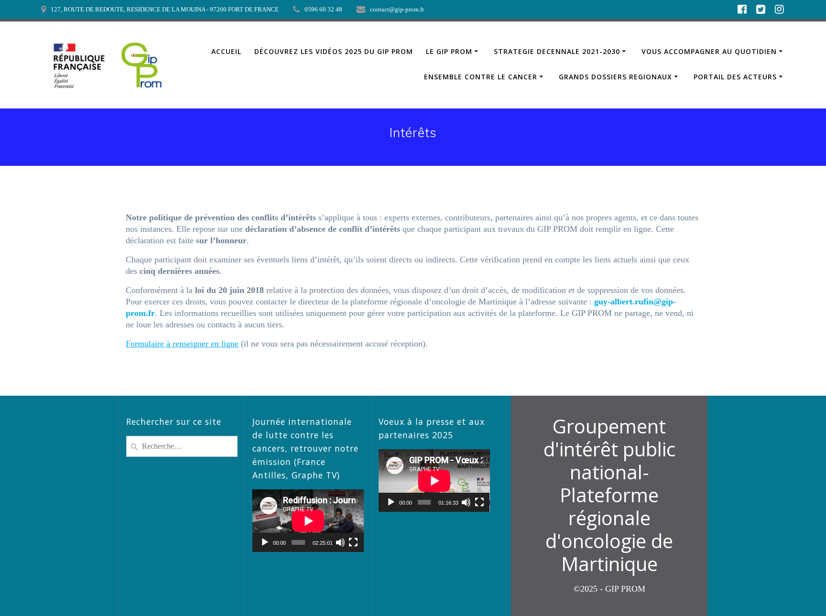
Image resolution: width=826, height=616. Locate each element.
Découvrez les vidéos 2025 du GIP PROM (333, 51)
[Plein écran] (353, 542)
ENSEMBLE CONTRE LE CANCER (480, 76)
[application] (308, 520)
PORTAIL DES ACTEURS (735, 76)
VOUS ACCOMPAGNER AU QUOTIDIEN (709, 51)
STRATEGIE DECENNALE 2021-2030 (557, 51)
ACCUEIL (226, 51)
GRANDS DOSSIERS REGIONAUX (615, 76)
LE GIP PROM (449, 51)
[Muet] (340, 542)
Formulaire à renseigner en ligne (182, 343)
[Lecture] (265, 542)
